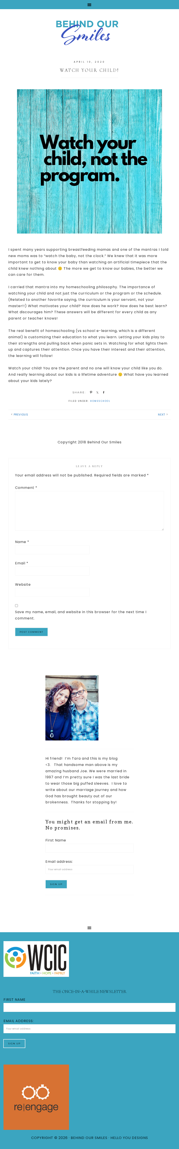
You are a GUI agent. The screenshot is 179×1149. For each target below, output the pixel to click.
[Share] (96, 392)
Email (21, 563)
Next (161, 414)
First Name (55, 840)
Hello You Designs (129, 1137)
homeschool (100, 401)
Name (22, 541)
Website (23, 584)
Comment (26, 487)
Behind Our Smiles (89, 32)
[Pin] (90, 392)
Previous (21, 414)
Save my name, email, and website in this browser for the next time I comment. (80, 615)
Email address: (59, 861)
